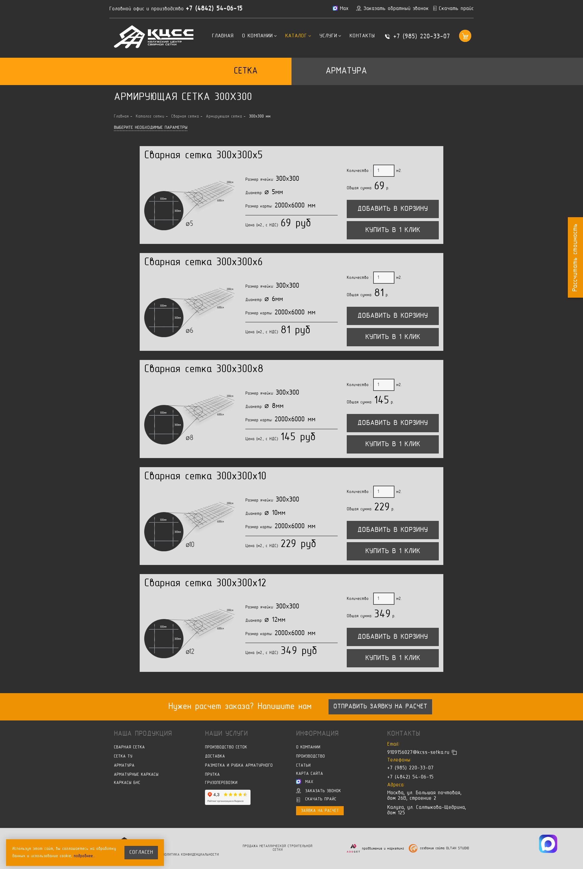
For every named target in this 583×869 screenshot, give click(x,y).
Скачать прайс (320, 799)
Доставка (215, 756)
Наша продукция (143, 733)
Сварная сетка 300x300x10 (205, 477)
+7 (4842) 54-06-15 (214, 9)
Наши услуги (226, 733)
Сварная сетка (129, 747)
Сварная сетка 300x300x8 (204, 369)
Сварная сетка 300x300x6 (203, 263)
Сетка (245, 71)
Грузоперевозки (221, 783)
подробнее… (85, 856)
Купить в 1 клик (392, 230)
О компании (257, 36)
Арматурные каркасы (136, 775)
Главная (223, 36)
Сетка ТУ (123, 756)
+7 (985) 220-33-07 (421, 37)
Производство (310, 756)
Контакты (362, 36)
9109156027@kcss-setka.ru (418, 752)
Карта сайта (309, 774)
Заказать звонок (323, 791)
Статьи (303, 766)
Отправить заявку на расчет (380, 707)
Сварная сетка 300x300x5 (203, 156)
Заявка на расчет (320, 811)
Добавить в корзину (392, 209)
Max (309, 782)
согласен (141, 852)
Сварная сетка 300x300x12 (205, 584)
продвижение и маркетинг (383, 848)
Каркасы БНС (127, 783)
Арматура (346, 71)
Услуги (328, 36)
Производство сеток (226, 747)
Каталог (296, 36)
